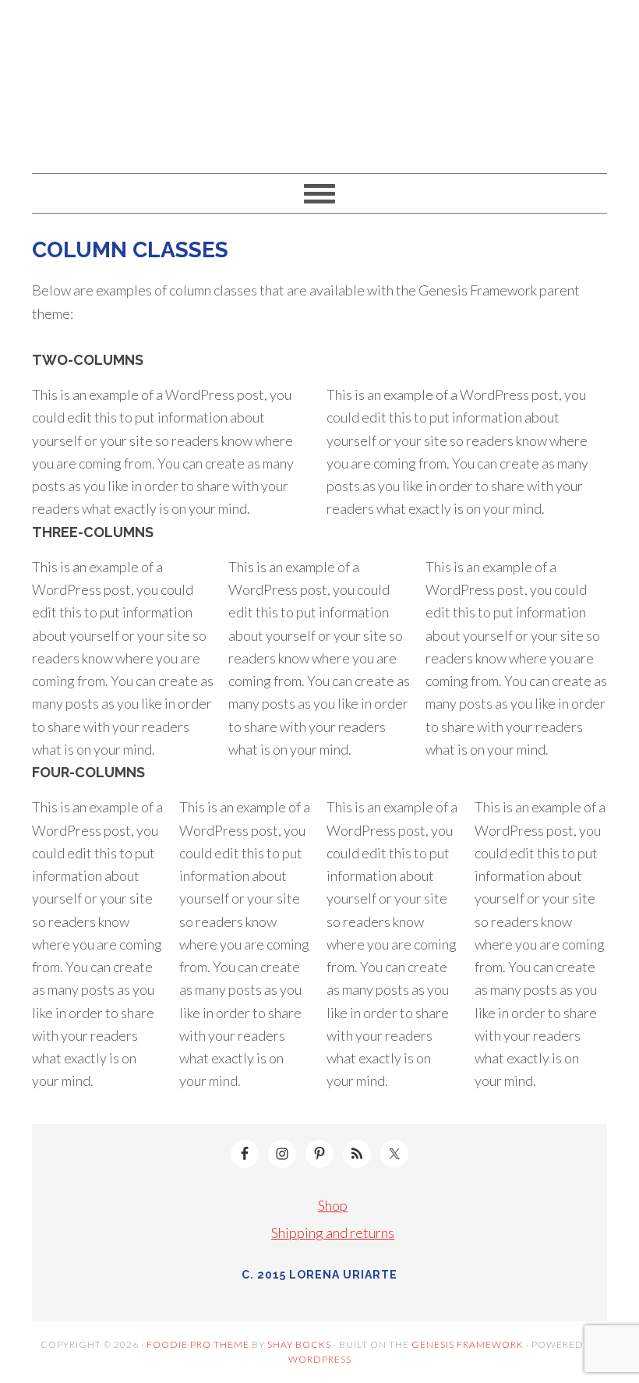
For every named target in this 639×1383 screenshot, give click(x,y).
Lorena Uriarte (319, 79)
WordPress (319, 1359)
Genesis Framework (467, 1344)
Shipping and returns (332, 1232)
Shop (333, 1205)
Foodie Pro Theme (198, 1344)
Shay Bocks (299, 1344)
